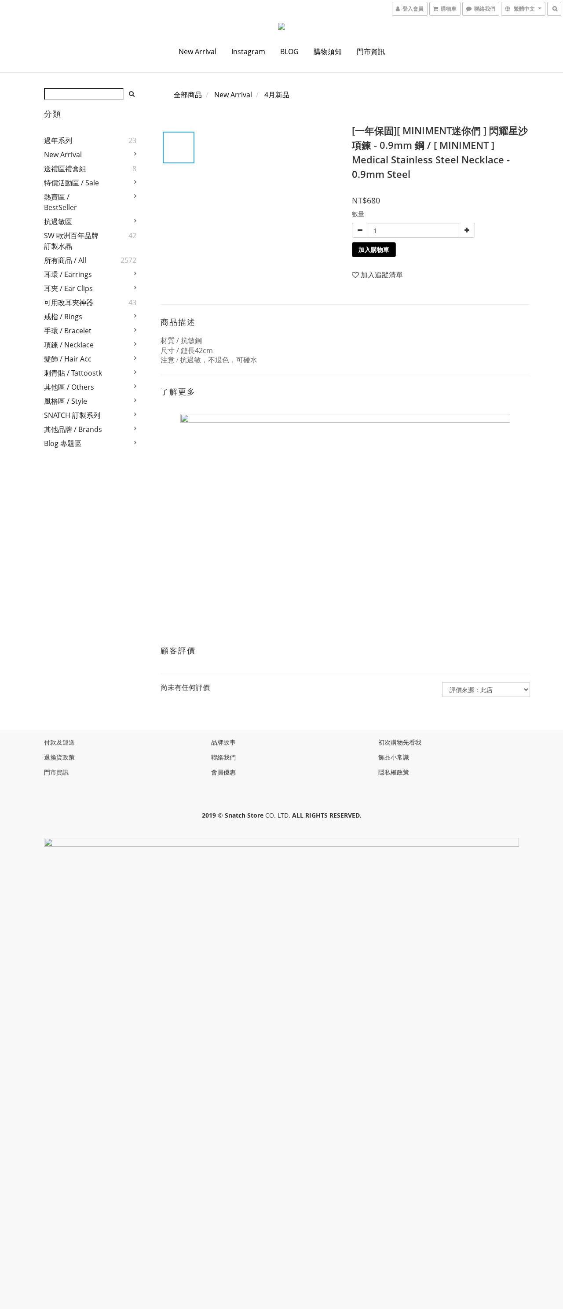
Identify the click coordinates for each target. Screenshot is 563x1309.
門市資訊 (371, 51)
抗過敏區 (58, 221)
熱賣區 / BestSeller (60, 202)
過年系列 (58, 140)
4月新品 (276, 95)
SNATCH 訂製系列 (72, 415)
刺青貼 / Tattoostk (73, 373)
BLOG (289, 51)
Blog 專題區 (62, 443)
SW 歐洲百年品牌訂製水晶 (71, 241)
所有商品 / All (65, 260)
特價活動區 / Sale (71, 183)
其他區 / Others (69, 387)
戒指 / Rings (63, 316)
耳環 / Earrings (68, 274)
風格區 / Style (65, 401)
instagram (248, 51)
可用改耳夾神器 (68, 302)
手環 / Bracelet (67, 331)
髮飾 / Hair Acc (67, 359)
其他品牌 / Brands (73, 429)
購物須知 (328, 51)
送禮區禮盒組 (65, 168)
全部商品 (188, 95)
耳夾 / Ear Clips (68, 288)
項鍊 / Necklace (69, 345)
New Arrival (197, 51)
